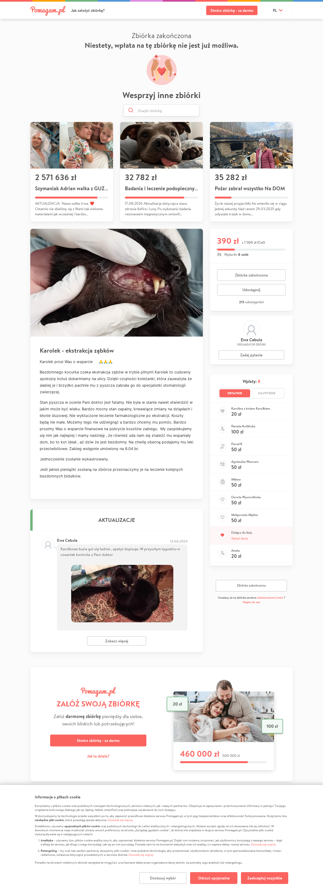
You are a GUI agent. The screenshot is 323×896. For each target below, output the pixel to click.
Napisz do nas (251, 602)
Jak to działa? (98, 756)
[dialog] (161, 840)
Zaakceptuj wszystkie (264, 878)
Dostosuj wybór (163, 878)
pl (275, 10)
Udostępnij (251, 289)
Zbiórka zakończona (251, 275)
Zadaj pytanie (251, 355)
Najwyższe (266, 393)
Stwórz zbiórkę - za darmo (231, 10)
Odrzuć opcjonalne (214, 878)
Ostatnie (234, 393)
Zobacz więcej (116, 641)
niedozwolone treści (270, 598)
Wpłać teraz (239, 538)
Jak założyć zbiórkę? (88, 10)
